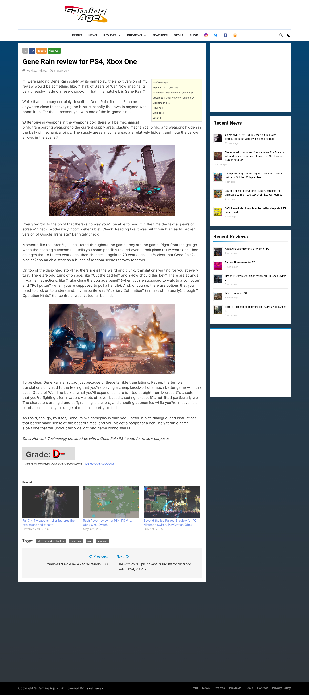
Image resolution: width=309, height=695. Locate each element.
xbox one (102, 541)
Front (77, 35)
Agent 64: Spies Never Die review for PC (247, 248)
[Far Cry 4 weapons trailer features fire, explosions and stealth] (50, 502)
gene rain (76, 541)
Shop (194, 35)
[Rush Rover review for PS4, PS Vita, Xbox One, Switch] (111, 502)
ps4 (89, 541)
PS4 (32, 50)
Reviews (109, 35)
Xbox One (54, 50)
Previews (134, 35)
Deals (178, 35)
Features (160, 35)
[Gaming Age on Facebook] (225, 35)
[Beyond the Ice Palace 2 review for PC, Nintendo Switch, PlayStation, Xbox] (172, 502)
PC (25, 50)
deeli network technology (51, 541)
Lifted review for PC (236, 293)
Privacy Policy (281, 688)
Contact (262, 688)
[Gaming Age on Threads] (206, 35)
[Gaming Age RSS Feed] (235, 35)
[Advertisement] (214, 13)
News (92, 35)
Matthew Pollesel (37, 71)
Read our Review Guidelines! (98, 463)
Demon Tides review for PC (240, 262)
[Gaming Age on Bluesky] (216, 35)
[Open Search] (281, 35)
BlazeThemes (94, 688)
